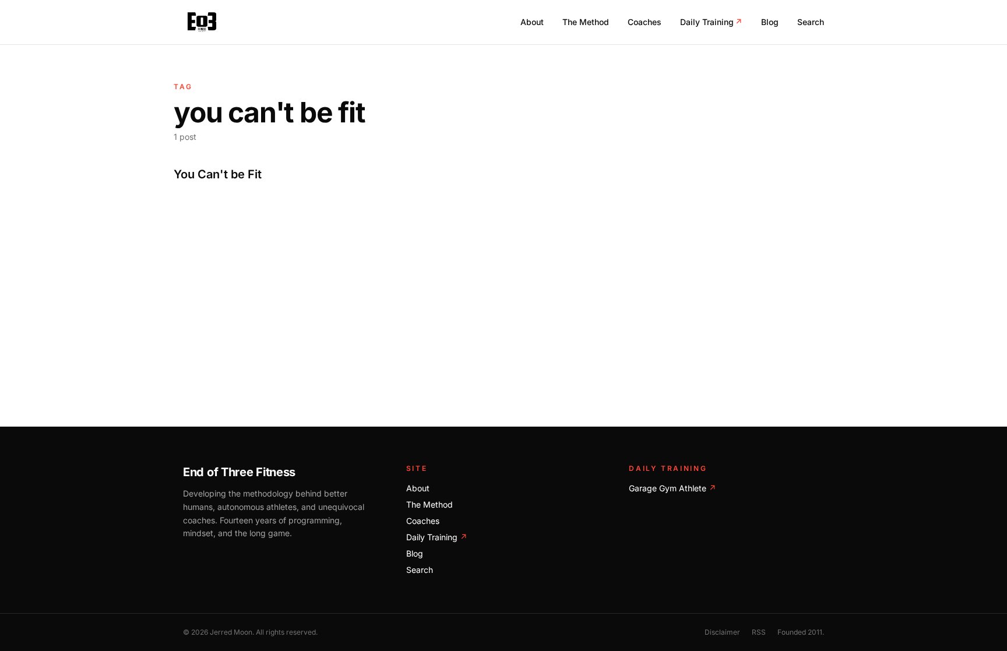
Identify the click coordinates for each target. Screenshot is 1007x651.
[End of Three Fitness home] (202, 22)
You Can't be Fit (218, 174)
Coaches (644, 22)
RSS (759, 632)
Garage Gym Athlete (672, 488)
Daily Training (711, 22)
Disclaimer (722, 632)
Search (810, 22)
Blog (770, 22)
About (532, 22)
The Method (585, 22)
